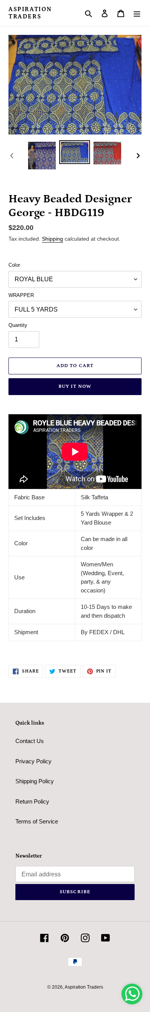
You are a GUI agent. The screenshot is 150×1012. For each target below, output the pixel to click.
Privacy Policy (33, 761)
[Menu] (137, 13)
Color (14, 265)
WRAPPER (21, 295)
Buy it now (75, 386)
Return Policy (32, 801)
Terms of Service (36, 821)
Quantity (17, 325)
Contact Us (29, 741)
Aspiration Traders (30, 13)
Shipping (52, 239)
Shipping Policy (34, 781)
